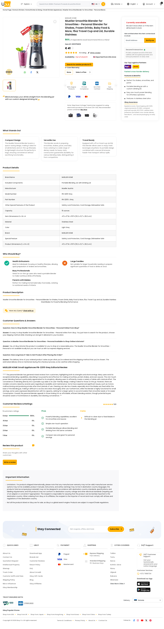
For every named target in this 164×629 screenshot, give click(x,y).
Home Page (7, 10)
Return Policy (35, 565)
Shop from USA (8, 614)
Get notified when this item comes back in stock (139, 35)
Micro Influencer (9, 584)
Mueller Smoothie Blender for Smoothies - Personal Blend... (84, 10)
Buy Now (84, 110)
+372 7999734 (145, 573)
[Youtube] (142, 621)
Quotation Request (10, 561)
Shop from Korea (72, 614)
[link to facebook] (31, 72)
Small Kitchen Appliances (52, 10)
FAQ (31, 568)
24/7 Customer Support (149, 555)
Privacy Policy (80, 620)
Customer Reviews (37, 561)
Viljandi (113, 572)
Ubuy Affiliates (36, 584)
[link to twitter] (37, 72)
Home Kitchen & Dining (33, 10)
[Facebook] (134, 621)
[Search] (103, 4)
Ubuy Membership (10, 587)
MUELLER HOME (70, 18)
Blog (31, 580)
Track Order (8, 572)
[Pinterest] (150, 621)
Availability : (70, 57)
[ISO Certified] (25, 603)
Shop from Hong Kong (55, 614)
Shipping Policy (9, 580)
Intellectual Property (11, 565)
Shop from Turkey (104, 614)
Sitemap (6, 568)
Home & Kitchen (18, 10)
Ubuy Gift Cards (36, 576)
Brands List (34, 557)
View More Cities (117, 584)
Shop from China (88, 614)
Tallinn (113, 553)
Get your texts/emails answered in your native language (150, 563)
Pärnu (112, 568)
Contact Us (7, 557)
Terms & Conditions (64, 620)
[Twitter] (146, 621)
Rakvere (113, 576)
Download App (36, 553)
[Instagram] (138, 621)
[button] (116, 4)
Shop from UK (22, 614)
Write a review (10, 462)
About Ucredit (35, 572)
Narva (112, 561)
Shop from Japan (37, 614)
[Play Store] (143, 590)
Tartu (112, 557)
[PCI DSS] (8, 603)
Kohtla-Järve (115, 565)
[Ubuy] (6, 4)
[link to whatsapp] (25, 72)
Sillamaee (114, 580)
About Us (6, 553)
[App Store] (143, 584)
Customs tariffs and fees (13, 576)
